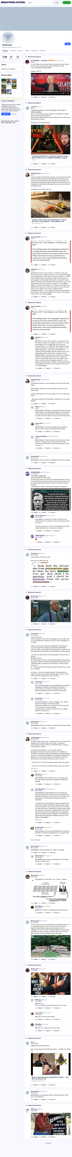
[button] (51, 84)
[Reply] (32, 97)
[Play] (33, 93)
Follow (67, 43)
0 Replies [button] (35, 97)
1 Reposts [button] (43, 97)
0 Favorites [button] (57, 431)
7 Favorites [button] (52, 403)
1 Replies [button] (35, 227)
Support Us (6, 114)
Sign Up (67, 2)
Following (34, 51)
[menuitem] (51, 84)
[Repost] (40, 97)
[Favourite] (48, 97)
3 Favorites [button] (52, 97)
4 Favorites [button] (52, 624)
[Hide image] (32, 242)
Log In (56, 2)
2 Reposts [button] (43, 227)
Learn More (14, 114)
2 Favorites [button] (52, 959)
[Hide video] (63, 93)
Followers (42, 51)
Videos (27, 51)
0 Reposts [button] (48, 418)
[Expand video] (65, 93)
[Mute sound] (36, 93)
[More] (57, 97)
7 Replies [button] (35, 771)
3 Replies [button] (35, 403)
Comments (13, 51)
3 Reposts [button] (43, 403)
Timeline (5, 51)
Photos (20, 51)
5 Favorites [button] (52, 1137)
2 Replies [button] (35, 512)
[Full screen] (68, 93)
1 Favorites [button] (52, 163)
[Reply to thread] (32, 297)
